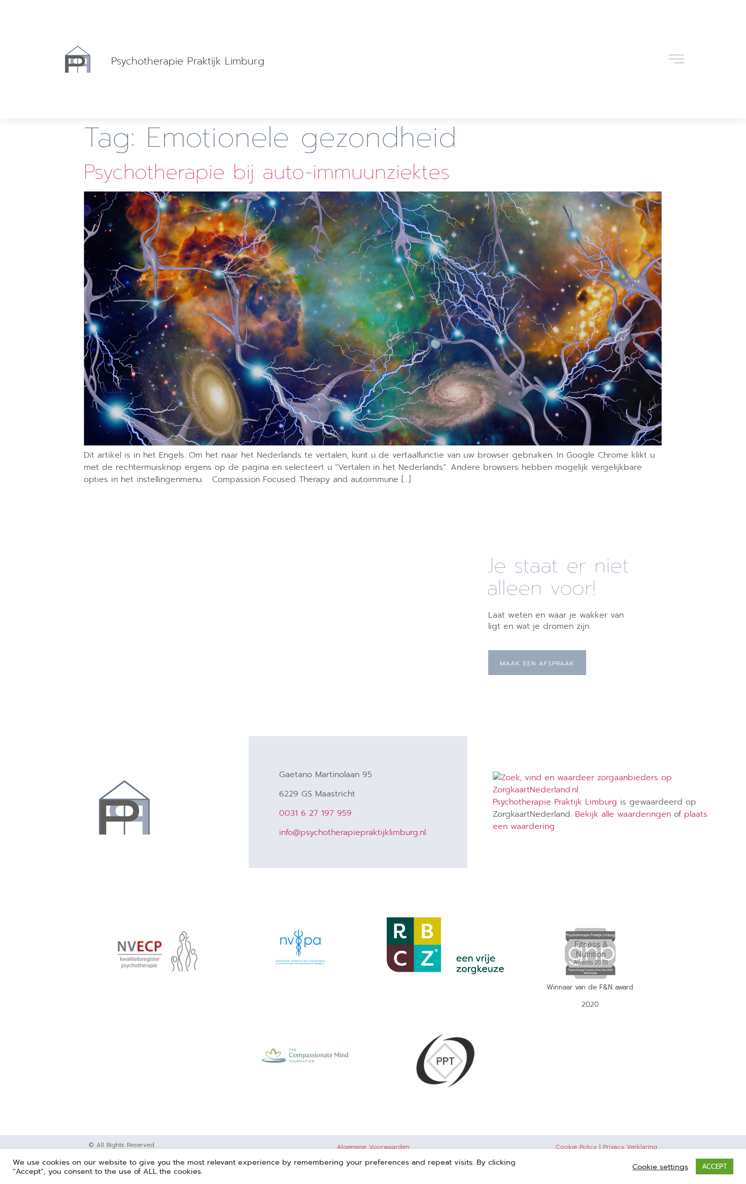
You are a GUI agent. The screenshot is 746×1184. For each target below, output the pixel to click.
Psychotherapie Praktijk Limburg (187, 61)
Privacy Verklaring (630, 1146)
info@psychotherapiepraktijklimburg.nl (352, 832)
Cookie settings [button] (660, 1166)
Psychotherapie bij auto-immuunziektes (267, 171)
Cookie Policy (576, 1146)
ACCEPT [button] (714, 1166)
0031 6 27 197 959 (315, 813)
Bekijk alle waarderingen (623, 814)
